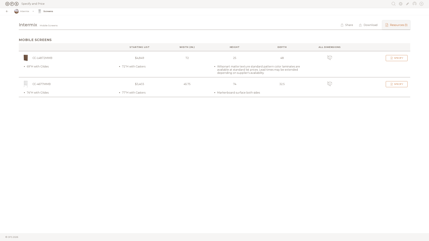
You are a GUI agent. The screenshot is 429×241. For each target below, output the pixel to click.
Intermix (24, 11)
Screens (48, 11)
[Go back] (7, 11)
